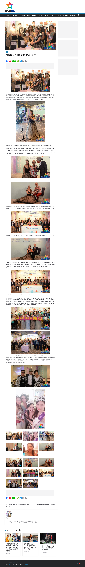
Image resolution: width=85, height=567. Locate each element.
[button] (19, 15)
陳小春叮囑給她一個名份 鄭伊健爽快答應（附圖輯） (48, 548)
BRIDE (23, 15)
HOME (7, 15)
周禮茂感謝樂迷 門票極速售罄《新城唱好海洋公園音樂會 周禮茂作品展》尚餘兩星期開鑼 (12, 547)
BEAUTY (28, 15)
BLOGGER (72, 15)
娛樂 (7, 51)
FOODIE (46, 15)
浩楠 (13, 57)
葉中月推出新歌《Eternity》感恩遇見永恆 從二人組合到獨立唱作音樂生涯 (30, 546)
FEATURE (40, 15)
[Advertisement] (30, 66)
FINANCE (59, 15)
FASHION (34, 15)
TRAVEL (51, 15)
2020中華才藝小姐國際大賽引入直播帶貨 (45, 504)
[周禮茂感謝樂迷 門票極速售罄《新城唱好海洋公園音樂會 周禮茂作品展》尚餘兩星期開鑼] (13, 534)
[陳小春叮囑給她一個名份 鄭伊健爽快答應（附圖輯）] (48, 534)
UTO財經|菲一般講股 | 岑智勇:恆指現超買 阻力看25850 (17, 505)
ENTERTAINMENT (14, 15)
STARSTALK (65, 15)
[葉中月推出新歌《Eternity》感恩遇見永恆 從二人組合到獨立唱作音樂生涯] (30, 534)
